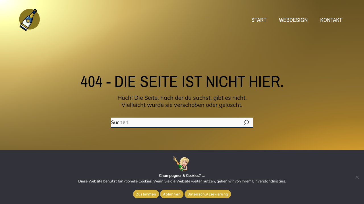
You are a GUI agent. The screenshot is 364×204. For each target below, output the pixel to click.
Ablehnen (172, 194)
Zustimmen (146, 194)
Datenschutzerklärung (207, 194)
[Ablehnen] (357, 177)
